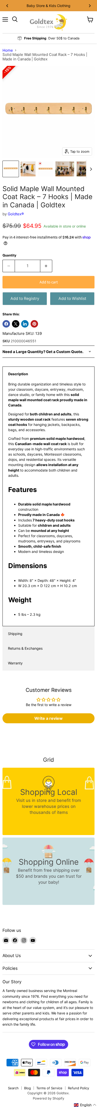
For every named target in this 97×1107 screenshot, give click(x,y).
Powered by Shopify (48, 1098)
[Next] (89, 5)
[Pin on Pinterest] (34, 324)
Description (18, 374)
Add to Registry (24, 298)
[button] (85, 1105)
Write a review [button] (48, 718)
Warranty (15, 663)
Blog (27, 1088)
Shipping (15, 633)
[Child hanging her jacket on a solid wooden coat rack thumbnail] (28, 169)
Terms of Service (49, 1088)
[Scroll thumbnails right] (90, 169)
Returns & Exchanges (25, 648)
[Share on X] (15, 324)
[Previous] (7, 5)
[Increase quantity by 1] (46, 266)
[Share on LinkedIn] (25, 324)
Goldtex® (16, 214)
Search (13, 1088)
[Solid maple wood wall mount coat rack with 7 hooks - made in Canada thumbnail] (45, 169)
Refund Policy (78, 1088)
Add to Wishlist (72, 298)
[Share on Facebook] (6, 324)
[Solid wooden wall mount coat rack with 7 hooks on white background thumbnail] (11, 169)
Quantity (9, 255)
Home (7, 50)
